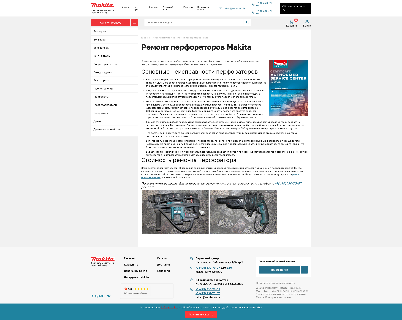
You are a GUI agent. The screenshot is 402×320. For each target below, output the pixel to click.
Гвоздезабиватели (105, 104)
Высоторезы (101, 80)
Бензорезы (100, 31)
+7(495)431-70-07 (264, 12)
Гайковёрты (101, 96)
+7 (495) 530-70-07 (208, 267)
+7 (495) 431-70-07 (208, 293)
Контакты (188, 7)
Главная (129, 258)
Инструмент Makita (203, 8)
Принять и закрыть (201, 314)
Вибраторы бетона (105, 64)
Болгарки (99, 39)
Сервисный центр (168, 8)
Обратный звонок (293, 6)
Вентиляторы (101, 55)
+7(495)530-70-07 (264, 4)
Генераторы (101, 113)
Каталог (125, 7)
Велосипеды (101, 47)
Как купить (137, 8)
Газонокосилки (103, 88)
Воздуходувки (102, 72)
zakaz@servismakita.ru (236, 8)
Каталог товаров (110, 22)
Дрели (97, 121)
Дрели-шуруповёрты (106, 129)
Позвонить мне (279, 269)
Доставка (153, 7)
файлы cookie (169, 307)
